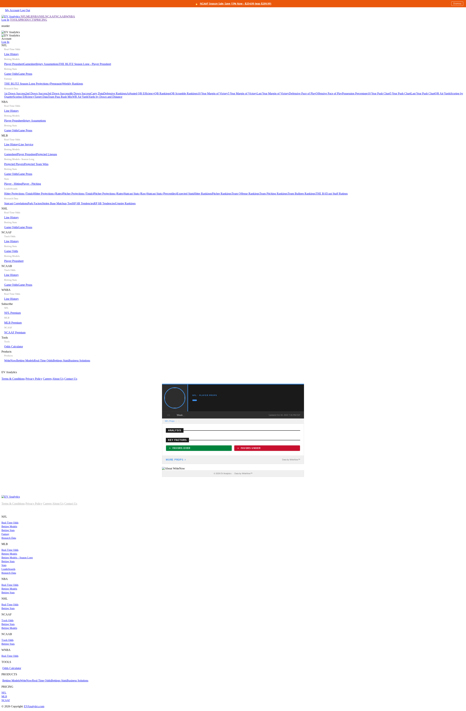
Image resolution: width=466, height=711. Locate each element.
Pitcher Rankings (222, 193)
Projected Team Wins (36, 164)
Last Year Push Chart (423, 93)
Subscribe (13, 318)
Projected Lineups (46, 154)
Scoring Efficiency (23, 96)
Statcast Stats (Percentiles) (162, 193)
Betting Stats (8, 530)
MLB (29, 16)
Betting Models (25, 360)
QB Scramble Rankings (184, 93)
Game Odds (11, 73)
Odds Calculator (13, 346)
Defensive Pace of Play (302, 93)
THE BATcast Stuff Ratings (331, 193)
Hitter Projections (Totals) (19, 193)
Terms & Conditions (13, 378)
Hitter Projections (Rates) (48, 193)
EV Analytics (39, 375)
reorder (5, 25)
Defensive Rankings (115, 93)
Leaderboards (8, 569)
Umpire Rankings (125, 203)
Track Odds (7, 620)
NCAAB (60, 16)
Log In (5, 19)
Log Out (25, 10)
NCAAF (50, 16)
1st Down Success (14, 93)
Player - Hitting (13, 183)
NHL (42, 16)
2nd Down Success (36, 93)
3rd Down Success (58, 93)
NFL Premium (12, 312)
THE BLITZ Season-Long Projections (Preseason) (33, 83)
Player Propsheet (13, 64)
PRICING (41, 19)
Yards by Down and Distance (105, 96)
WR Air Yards (80, 96)
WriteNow (10, 360)
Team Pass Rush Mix (60, 96)
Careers (47, 378)
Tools (12, 342)
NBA (36, 16)
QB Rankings (162, 93)
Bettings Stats (60, 360)
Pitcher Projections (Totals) (78, 193)
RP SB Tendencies (104, 203)
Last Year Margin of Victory (273, 93)
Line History (11, 54)
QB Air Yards (443, 93)
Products (45, 356)
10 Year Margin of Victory (213, 93)
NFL (23, 16)
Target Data (41, 96)
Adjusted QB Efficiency (141, 93)
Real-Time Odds (43, 360)
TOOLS (15, 19)
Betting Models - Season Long (17, 557)
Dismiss (457, 3)
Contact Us (70, 378)
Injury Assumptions (47, 64)
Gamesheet (29, 64)
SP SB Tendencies (83, 203)
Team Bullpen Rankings (301, 193)
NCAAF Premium (14, 332)
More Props (174, 459)
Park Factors (35, 203)
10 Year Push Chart (379, 93)
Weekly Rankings (73, 83)
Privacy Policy (33, 378)
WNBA (70, 16)
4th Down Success (80, 93)
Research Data (8, 538)
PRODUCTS (27, 19)
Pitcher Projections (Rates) (109, 193)
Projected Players (14, 164)
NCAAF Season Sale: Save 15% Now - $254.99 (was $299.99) (235, 3)
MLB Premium (13, 322)
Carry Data (97, 93)
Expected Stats (185, 193)
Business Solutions (79, 360)
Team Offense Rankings (245, 193)
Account (6, 40)
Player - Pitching (31, 183)
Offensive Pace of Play (329, 93)
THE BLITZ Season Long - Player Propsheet (85, 64)
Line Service (26, 144)
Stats (3, 565)
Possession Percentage (355, 93)
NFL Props (170, 421)
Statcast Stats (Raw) (135, 193)
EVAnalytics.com (34, 706)
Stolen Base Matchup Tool (57, 203)
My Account (12, 10)
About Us (58, 378)
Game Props (25, 73)
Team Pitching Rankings (273, 193)
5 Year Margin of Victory (242, 93)
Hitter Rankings (203, 193)
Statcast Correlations (16, 203)
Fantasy (5, 534)
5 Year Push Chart (400, 93)
